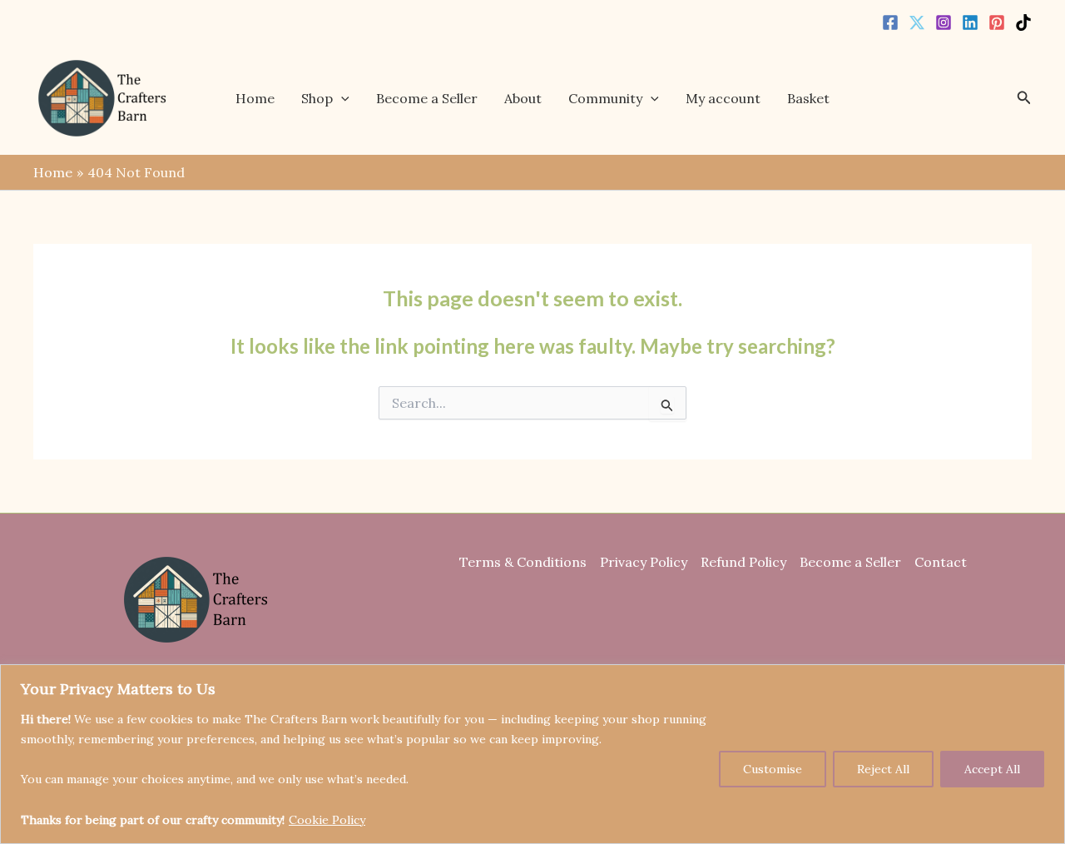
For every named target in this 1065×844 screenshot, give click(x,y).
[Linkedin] (970, 22)
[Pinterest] (996, 22)
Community (605, 98)
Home (255, 98)
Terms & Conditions (523, 562)
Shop (317, 98)
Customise (772, 769)
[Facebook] (890, 22)
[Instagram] (943, 22)
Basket (808, 98)
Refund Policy (743, 562)
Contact (940, 562)
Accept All (992, 769)
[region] (532, 754)
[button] (341, 98)
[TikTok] (1023, 22)
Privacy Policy (643, 562)
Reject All (883, 769)
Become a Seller (427, 98)
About (523, 98)
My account (723, 98)
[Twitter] (917, 22)
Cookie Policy (327, 819)
